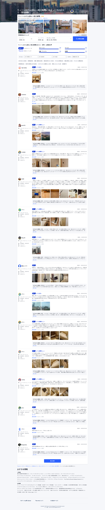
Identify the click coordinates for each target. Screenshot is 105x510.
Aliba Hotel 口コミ (65, 475)
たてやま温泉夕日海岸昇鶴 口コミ (40, 479)
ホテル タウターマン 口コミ (46, 477)
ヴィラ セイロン (20, 490)
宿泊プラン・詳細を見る (43, 18)
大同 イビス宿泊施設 (83, 484)
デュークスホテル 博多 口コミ (42, 486)
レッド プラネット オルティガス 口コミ (52, 473)
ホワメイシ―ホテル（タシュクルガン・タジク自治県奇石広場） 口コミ (31, 488)
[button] (97, 2)
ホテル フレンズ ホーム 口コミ (39, 481)
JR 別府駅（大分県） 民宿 (22, 492)
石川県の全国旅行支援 (63, 490)
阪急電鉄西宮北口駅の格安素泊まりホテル (67, 488)
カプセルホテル (79, 488)
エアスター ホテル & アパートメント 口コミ (76, 477)
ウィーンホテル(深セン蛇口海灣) (52, 466)
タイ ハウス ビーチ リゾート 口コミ (67, 473)
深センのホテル (42, 466)
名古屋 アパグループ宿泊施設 (48, 484)
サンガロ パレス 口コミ (36, 475)
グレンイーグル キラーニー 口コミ (37, 473)
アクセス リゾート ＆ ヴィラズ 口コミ (59, 477)
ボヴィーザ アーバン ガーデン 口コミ (55, 486)
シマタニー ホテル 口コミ (35, 477)
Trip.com (19, 466)
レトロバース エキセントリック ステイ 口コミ (26, 486)
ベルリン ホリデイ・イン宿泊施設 (61, 484)
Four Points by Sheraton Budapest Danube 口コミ (73, 479)
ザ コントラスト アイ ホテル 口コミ (24, 475)
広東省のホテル (35, 466)
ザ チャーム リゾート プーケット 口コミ (25, 479)
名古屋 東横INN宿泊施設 (73, 484)
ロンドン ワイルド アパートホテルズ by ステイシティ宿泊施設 (29, 484)
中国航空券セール (81, 490)
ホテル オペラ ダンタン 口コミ (23, 477)
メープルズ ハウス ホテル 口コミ (76, 475)
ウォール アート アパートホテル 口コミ (24, 481)
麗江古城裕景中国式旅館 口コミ (23, 473)
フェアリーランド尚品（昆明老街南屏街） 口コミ (51, 475)
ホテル (23, 466)
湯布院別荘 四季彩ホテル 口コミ (52, 488)
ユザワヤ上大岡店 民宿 (73, 490)
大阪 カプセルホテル (54, 490)
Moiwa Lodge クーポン (32, 492)
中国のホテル (28, 466)
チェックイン (21, 37)
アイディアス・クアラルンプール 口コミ (55, 479)
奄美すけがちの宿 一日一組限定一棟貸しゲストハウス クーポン (36, 490)
